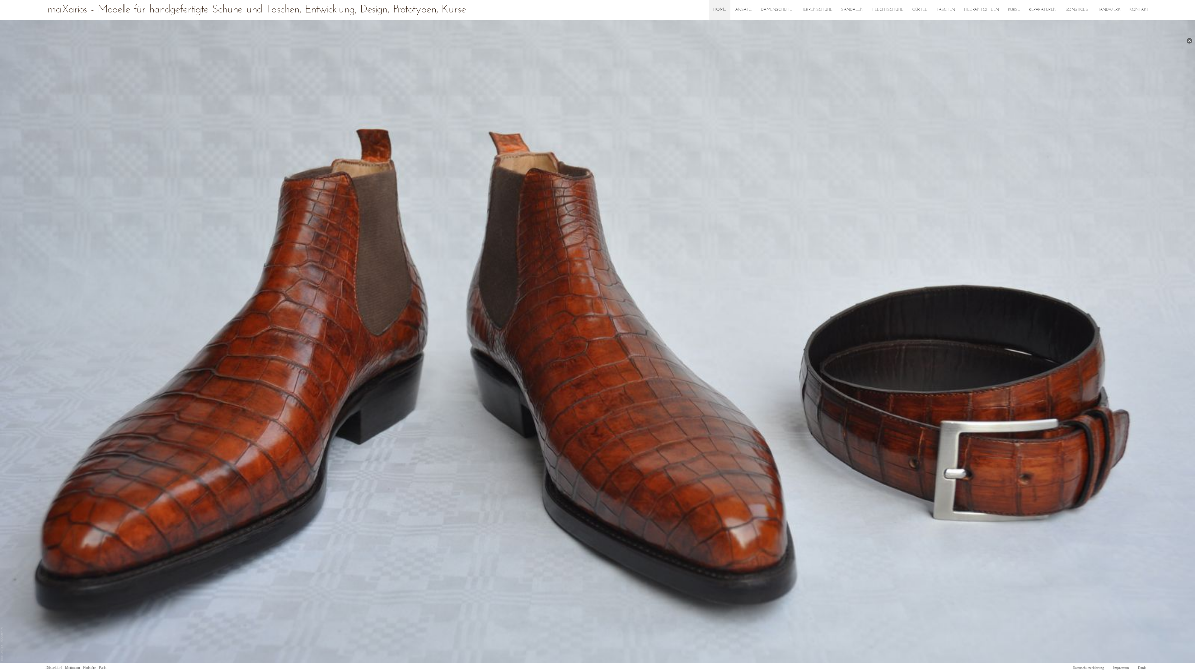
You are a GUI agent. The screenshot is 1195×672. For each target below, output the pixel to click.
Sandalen (852, 9)
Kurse (1014, 9)
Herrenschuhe (816, 9)
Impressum (1121, 668)
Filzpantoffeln (981, 9)
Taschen (945, 9)
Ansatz (743, 9)
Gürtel (919, 9)
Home (719, 9)
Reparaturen (1043, 9)
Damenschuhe (776, 9)
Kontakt (1139, 9)
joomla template (2, 643)
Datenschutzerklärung (1088, 668)
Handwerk (1108, 9)
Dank (1142, 668)
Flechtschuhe (887, 9)
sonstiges (1077, 9)
